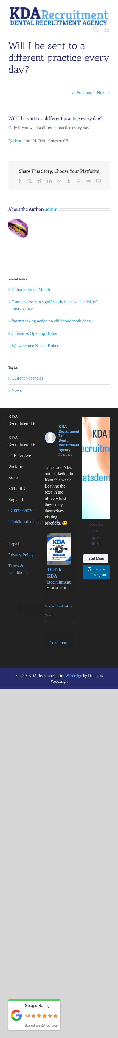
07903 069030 (20, 510)
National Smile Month (31, 289)
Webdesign (73, 676)
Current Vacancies (27, 378)
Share (48, 615)
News (17, 390)
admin (17, 141)
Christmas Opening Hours (34, 333)
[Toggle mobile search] (96, 30)
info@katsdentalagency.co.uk (33, 521)
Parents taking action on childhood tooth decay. (52, 321)
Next (101, 93)
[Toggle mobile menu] (107, 30)
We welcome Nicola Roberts (36, 345)
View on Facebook (57, 606)
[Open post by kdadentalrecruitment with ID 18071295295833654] (96, 468)
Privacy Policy (20, 554)
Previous (84, 93)
